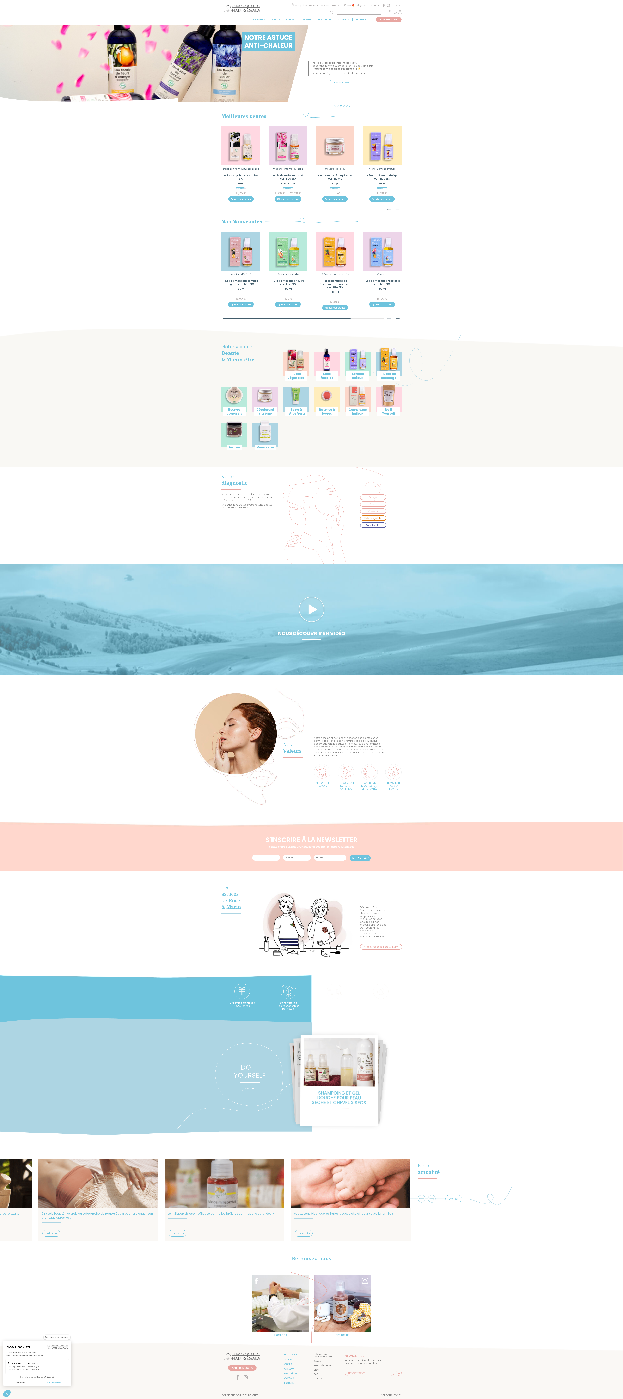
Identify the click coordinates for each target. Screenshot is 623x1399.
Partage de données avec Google (24, 1367)
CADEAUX (343, 19)
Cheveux (306, 19)
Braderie (361, 19)
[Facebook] (384, 5)
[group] (340, 1080)
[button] (335, 106)
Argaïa (317, 1361)
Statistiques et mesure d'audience (24, 1369)
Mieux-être (324, 19)
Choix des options (241, 199)
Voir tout (250, 1088)
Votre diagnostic (388, 19)
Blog (359, 5)
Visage (275, 19)
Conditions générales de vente (239, 1395)
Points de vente (323, 1365)
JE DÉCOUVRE (338, 87)
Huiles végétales (373, 518)
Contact (376, 5)
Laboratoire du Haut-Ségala (323, 1355)
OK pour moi (54, 1382)
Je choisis (20, 1382)
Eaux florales (373, 525)
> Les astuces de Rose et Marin (381, 947)
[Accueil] (242, 9)
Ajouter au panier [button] (288, 199)
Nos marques (328, 5)
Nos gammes (257, 19)
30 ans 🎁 (349, 5)
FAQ (366, 5)
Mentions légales (391, 1395)
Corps (290, 19)
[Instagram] (388, 5)
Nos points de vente (306, 5)
